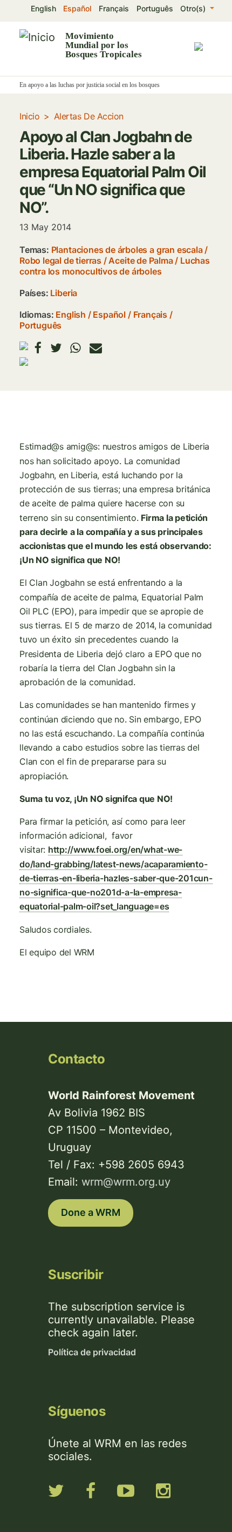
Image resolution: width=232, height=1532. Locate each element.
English (43, 8)
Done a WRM (90, 1212)
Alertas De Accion (89, 116)
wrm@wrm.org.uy (125, 1181)
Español (77, 8)
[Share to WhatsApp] (75, 348)
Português (155, 8)
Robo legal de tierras (60, 260)
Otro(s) (194, 8)
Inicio (29, 116)
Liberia (63, 292)
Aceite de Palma (140, 260)
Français (114, 8)
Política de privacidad (92, 1352)
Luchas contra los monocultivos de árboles (114, 266)
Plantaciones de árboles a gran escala (127, 249)
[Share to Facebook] (38, 348)
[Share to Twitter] (56, 348)
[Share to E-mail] (96, 348)
